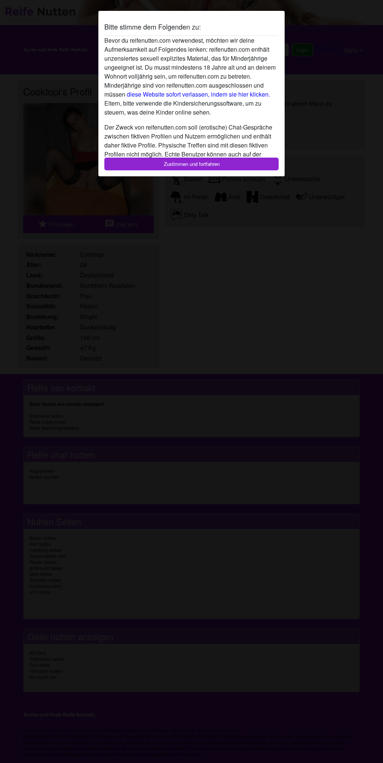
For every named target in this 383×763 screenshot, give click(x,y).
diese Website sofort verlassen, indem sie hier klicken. (198, 94)
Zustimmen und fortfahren (192, 163)
